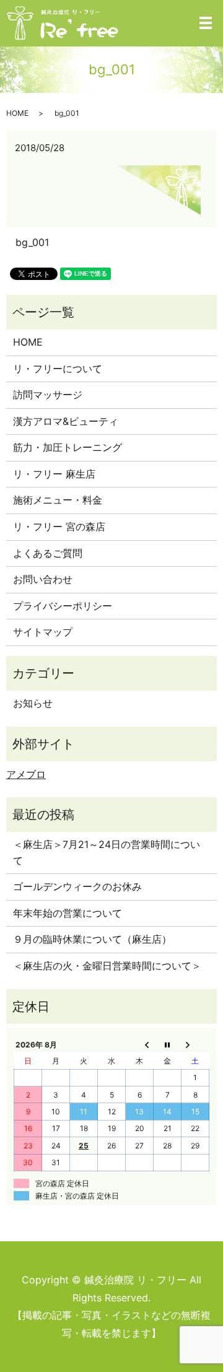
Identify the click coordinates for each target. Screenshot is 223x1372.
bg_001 (32, 242)
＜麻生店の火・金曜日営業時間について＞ (107, 965)
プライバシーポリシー (62, 606)
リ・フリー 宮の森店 (59, 526)
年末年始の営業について (67, 913)
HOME (17, 113)
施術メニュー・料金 (57, 500)
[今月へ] (167, 1044)
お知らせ (33, 703)
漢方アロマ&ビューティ (65, 421)
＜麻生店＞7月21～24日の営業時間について (106, 852)
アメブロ (26, 774)
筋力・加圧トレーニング (67, 447)
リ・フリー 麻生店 (54, 474)
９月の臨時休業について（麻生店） (92, 939)
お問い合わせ (42, 579)
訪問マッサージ (47, 394)
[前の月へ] (140, 1044)
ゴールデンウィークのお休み (77, 886)
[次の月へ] (195, 1044)
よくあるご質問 (47, 553)
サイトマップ (42, 632)
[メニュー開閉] (205, 23)
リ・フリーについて (57, 368)
